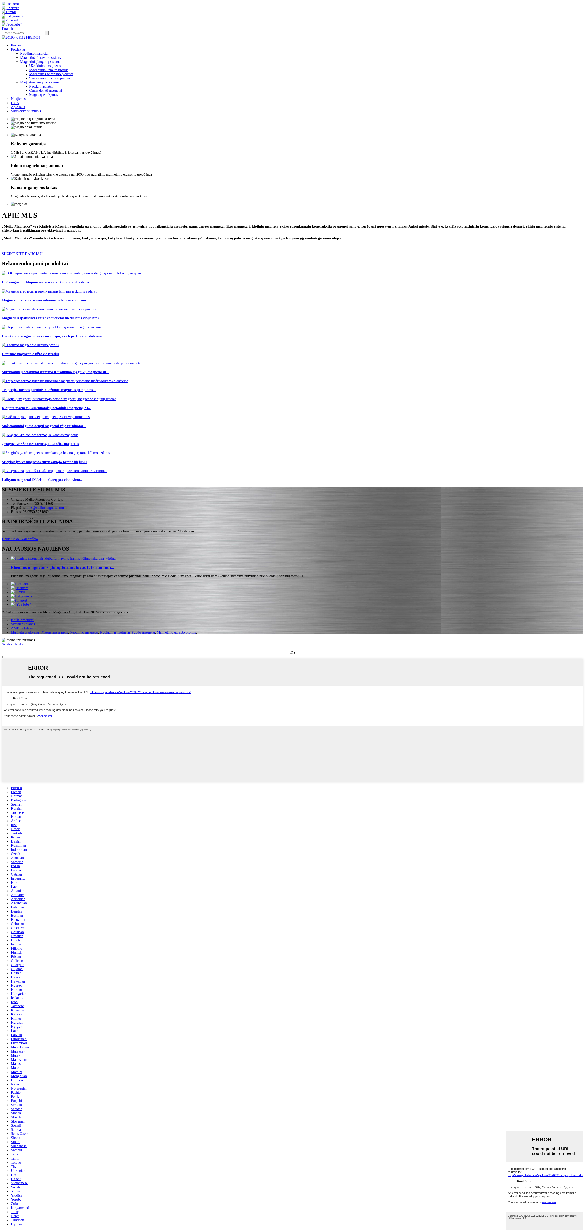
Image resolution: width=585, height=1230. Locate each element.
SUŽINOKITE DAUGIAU (22, 254)
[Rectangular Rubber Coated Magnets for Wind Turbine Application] (46, 417)
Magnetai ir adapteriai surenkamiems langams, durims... (45, 300)
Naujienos (18, 99)
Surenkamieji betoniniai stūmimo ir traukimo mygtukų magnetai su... (55, 372)
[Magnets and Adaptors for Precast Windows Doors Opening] (49, 291)
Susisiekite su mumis (26, 111)
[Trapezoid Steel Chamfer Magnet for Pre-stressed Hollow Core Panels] (65, 381)
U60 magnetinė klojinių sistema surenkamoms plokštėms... (47, 282)
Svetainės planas (23, 624)
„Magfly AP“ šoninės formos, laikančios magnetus (40, 444)
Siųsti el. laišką (12, 644)
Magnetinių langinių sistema (40, 62)
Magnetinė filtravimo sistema (41, 57)
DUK (15, 103)
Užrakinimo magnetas (45, 66)
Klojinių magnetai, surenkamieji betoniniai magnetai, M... (46, 408)
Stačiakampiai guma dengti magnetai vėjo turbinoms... (44, 426)
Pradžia (16, 45)
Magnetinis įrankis (54, 632)
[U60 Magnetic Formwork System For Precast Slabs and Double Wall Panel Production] (71, 273)
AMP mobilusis (22, 628)
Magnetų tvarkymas (43, 95)
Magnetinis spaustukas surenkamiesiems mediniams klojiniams (50, 318)
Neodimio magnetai (34, 53)
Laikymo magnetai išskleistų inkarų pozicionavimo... (42, 480)
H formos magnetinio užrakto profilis (30, 354)
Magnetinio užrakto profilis (48, 70)
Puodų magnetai (41, 86)
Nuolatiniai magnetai (115, 632)
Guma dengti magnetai (45, 90)
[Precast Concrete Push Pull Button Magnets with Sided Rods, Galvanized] (71, 363)
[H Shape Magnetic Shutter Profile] (30, 345)
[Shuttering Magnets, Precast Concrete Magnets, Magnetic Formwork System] (59, 399)
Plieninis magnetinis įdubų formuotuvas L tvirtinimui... (62, 567)
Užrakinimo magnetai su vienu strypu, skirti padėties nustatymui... (53, 336)
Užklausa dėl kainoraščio (20, 539)
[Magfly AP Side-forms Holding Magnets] (40, 435)
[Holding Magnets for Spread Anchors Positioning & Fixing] (54, 471)
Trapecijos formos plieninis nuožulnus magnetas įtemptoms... (49, 390)
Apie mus (18, 107)
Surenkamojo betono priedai (49, 78)
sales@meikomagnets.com (45, 508)
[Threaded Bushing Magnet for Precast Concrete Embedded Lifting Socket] (56, 453)
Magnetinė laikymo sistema (39, 82)
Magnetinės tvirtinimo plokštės (51, 74)
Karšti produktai (22, 620)
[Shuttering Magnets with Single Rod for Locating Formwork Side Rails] (52, 327)
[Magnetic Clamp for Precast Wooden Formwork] (49, 309)
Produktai (18, 49)
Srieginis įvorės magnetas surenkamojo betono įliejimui (44, 462)
